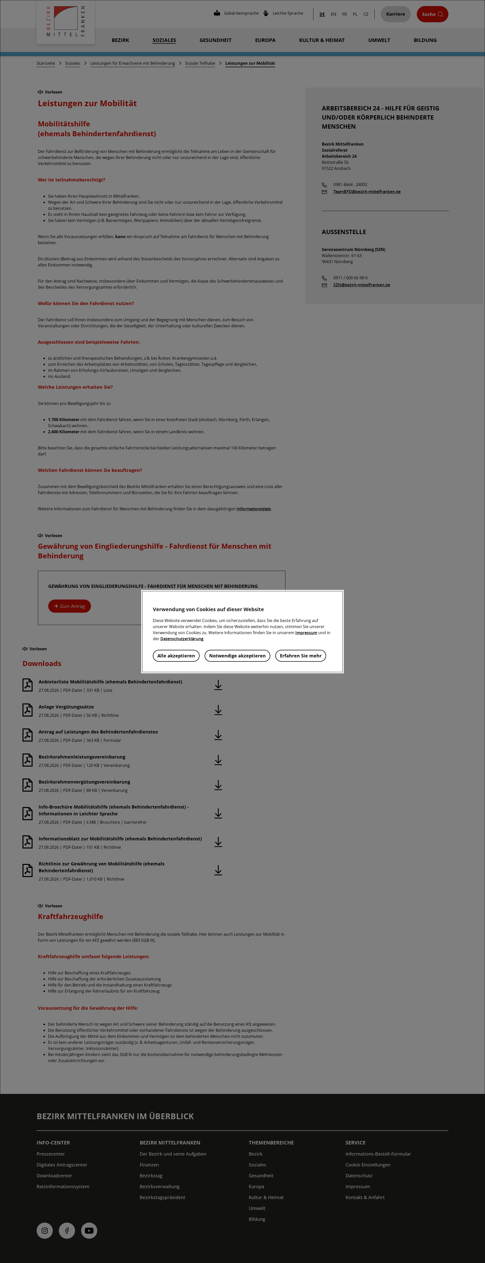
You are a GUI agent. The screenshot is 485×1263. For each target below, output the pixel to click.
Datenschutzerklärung (181, 638)
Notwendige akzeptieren (237, 656)
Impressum (306, 632)
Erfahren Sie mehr (301, 656)
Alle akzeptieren (176, 656)
